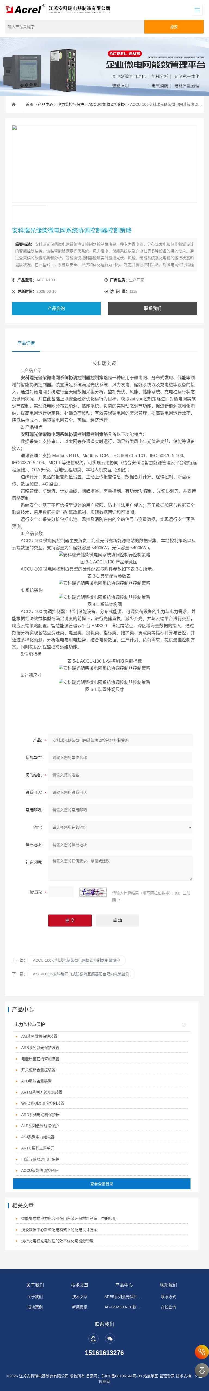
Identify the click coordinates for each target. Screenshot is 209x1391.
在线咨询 (168, 1307)
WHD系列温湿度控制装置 (42, 1103)
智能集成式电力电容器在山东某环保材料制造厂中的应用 (68, 1218)
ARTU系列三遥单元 (37, 1148)
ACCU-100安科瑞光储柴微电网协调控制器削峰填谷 (76, 960)
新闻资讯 (79, 1307)
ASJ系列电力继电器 (38, 1137)
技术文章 (79, 1285)
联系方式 (168, 1297)
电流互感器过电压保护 (40, 1159)
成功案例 (35, 1307)
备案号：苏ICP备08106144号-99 (114, 1376)
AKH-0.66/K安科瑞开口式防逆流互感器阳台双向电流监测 (81, 974)
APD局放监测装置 (36, 1081)
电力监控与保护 (70, 104)
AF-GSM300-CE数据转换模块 (124, 1307)
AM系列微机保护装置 (39, 1036)
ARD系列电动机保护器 (40, 1114)
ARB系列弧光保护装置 (40, 1047)
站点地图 (150, 1376)
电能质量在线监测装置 (40, 1059)
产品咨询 (56, 308)
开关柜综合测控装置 (38, 1070)
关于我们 (35, 1285)
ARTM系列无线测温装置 (42, 1092)
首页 (29, 104)
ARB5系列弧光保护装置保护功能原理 (124, 1297)
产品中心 (45, 104)
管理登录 (167, 1376)
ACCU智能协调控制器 (107, 104)
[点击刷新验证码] (93, 892)
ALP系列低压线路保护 (40, 1126)
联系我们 (152, 308)
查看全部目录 (101, 1184)
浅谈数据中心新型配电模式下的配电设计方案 (59, 1229)
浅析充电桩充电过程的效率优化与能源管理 (57, 1241)
